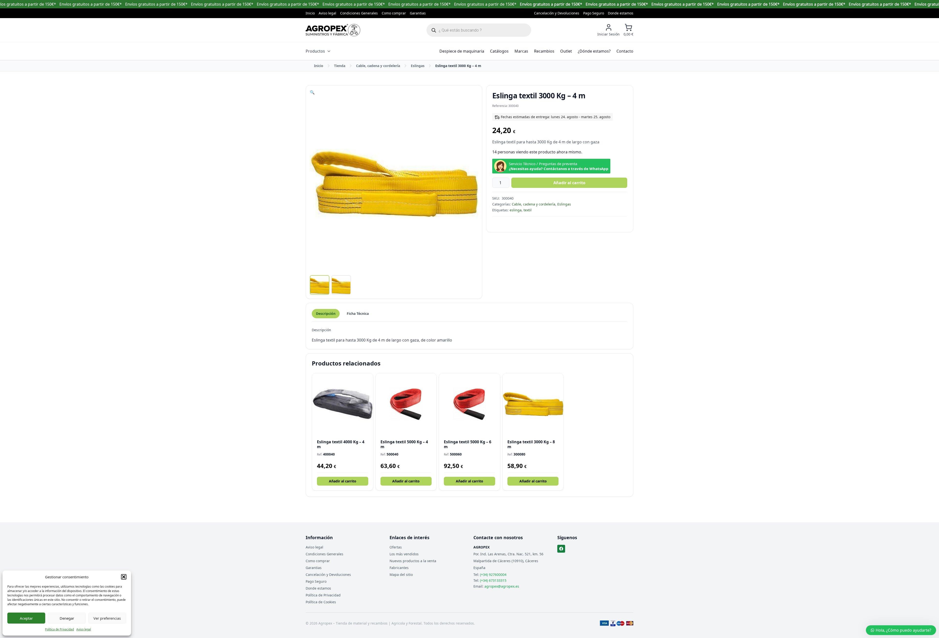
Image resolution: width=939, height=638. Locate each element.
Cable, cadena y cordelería (378, 65)
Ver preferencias (107, 618)
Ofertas (396, 547)
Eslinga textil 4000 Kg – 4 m (340, 444)
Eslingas (418, 65)
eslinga (516, 210)
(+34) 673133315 (493, 580)
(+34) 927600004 (493, 574)
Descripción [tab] (325, 313)
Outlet (566, 51)
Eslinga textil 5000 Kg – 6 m (467, 444)
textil (528, 210)
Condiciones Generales (359, 13)
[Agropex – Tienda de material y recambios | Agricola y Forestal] (333, 30)
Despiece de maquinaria (461, 51)
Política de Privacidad (59, 629)
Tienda (339, 65)
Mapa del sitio (401, 574)
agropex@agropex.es (501, 586)
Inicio (310, 13)
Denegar (67, 618)
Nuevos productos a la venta (413, 560)
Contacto (624, 51)
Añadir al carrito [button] (342, 481)
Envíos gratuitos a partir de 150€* (551, 4)
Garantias (418, 13)
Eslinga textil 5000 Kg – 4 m (404, 444)
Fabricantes (399, 567)
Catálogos (499, 51)
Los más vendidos (404, 554)
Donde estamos (620, 13)
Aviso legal (83, 629)
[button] (123, 576)
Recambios (544, 51)
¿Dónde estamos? (594, 51)
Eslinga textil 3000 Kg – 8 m (531, 444)
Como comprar (394, 13)
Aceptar (26, 618)
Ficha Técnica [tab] (358, 313)
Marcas (521, 51)
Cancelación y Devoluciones (556, 13)
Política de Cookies (321, 602)
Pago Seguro (593, 13)
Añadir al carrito (569, 182)
